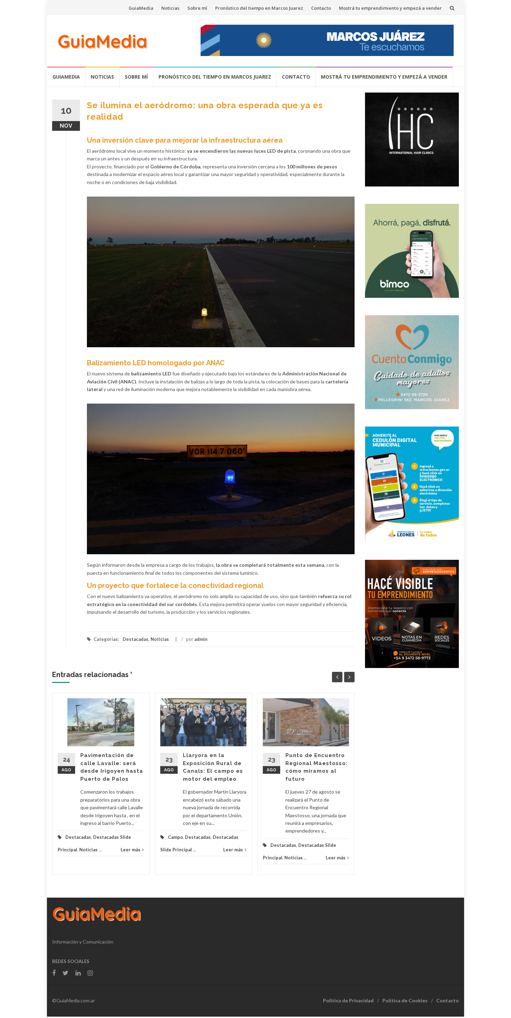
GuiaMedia (141, 8)
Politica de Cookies (405, 1000)
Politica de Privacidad (348, 1000)
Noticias (170, 8)
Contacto (321, 8)
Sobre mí (197, 8)
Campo (175, 837)
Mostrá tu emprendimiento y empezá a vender (390, 8)
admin (201, 639)
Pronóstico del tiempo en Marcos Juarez (259, 8)
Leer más (130, 849)
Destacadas (135, 639)
